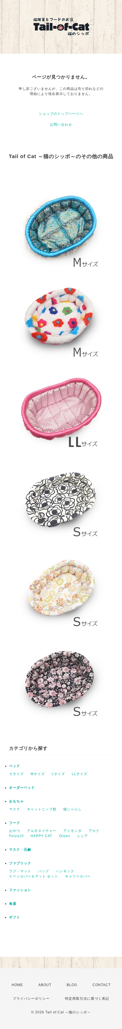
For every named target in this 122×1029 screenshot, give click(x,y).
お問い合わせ (61, 125)
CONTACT (101, 985)
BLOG (72, 985)
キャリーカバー (78, 876)
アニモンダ (72, 831)
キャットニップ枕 (41, 809)
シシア (82, 836)
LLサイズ (79, 774)
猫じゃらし (72, 809)
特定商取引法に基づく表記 (87, 999)
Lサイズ (58, 774)
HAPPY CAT (41, 836)
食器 (12, 904)
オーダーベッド (22, 788)
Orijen (64, 836)
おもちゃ (16, 801)
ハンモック (65, 871)
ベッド (14, 766)
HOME (17, 985)
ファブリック (20, 863)
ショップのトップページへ (61, 114)
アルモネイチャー (41, 831)
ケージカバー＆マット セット (33, 876)
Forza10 (16, 836)
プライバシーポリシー (31, 999)
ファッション (20, 890)
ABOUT (44, 985)
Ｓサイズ (16, 774)
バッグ (43, 871)
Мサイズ (38, 774)
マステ (14, 809)
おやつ (14, 831)
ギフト (14, 917)
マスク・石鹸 (20, 850)
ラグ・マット (20, 871)
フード (14, 823)
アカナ (94, 831)
